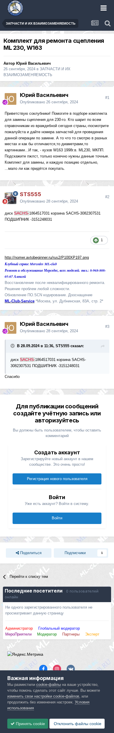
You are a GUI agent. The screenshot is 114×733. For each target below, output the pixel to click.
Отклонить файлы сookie (77, 723)
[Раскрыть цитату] (13, 345)
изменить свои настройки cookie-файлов (43, 696)
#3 (107, 326)
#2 (107, 197)
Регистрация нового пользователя (57, 479)
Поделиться (30, 553)
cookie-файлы (48, 684)
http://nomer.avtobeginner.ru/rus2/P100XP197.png (47, 257)
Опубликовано (49, 102)
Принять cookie (30, 723)
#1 (107, 97)
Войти (57, 518)
